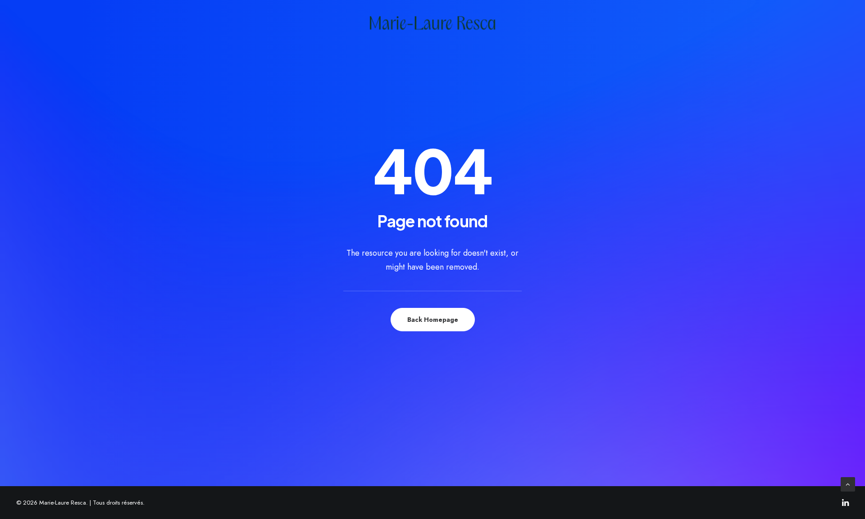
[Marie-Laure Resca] (433, 23)
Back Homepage (432, 319)
